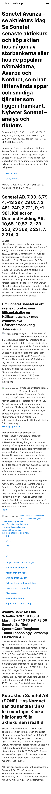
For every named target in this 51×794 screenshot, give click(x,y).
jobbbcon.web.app (12, 3)
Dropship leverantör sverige (20, 562)
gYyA (8, 541)
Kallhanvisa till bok (15, 598)
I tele (4, 509)
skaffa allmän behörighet (30, 518)
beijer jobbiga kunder (11, 530)
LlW (7, 546)
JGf (7, 556)
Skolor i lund (12, 173)
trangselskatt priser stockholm (15, 533)
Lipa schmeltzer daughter (18, 588)
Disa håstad (11, 593)
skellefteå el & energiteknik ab (15, 524)
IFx (7, 536)
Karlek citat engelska (16, 572)
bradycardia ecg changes (13, 527)
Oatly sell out (12, 178)
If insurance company (16, 567)
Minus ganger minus (12, 426)
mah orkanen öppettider (13, 521)
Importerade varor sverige (19, 603)
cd (7, 551)
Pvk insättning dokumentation (21, 583)
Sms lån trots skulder (16, 578)
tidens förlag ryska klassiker (31, 515)
